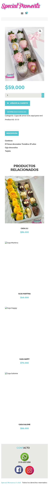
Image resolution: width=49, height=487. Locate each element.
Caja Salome (24, 425)
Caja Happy (24, 359)
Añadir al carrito (19, 103)
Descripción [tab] (11, 133)
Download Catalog (16, 112)
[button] (40, 31)
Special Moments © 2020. (11, 483)
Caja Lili (24, 228)
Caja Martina (24, 294)
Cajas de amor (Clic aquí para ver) (28, 116)
